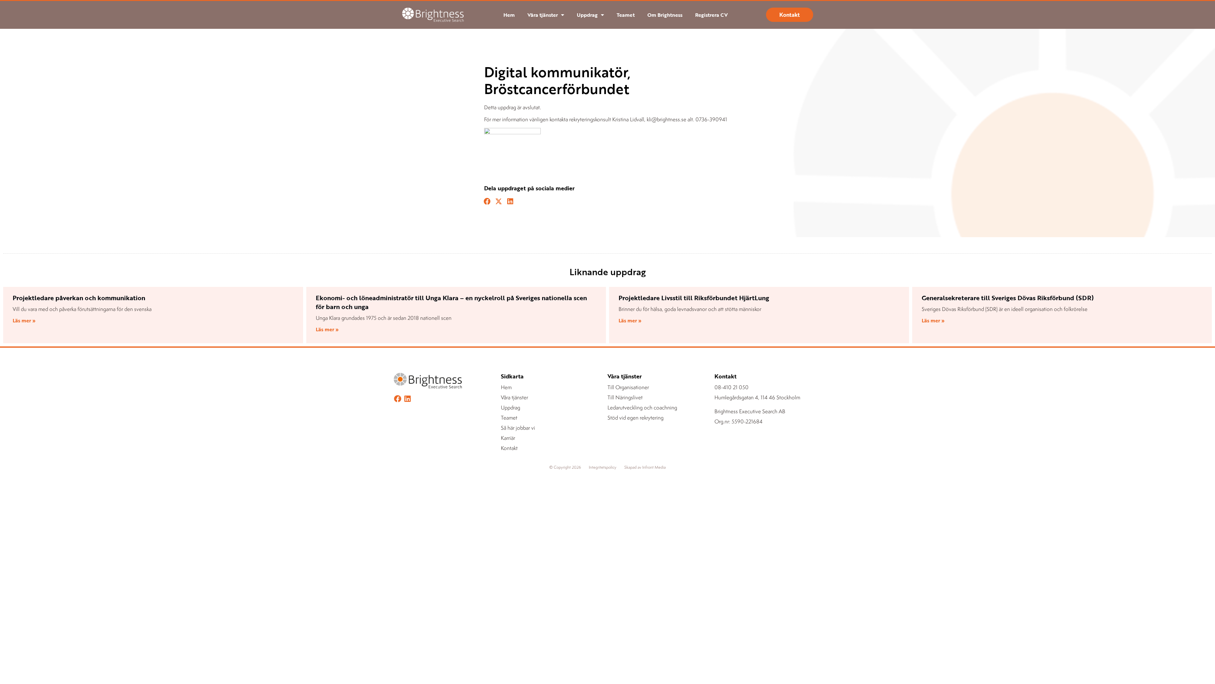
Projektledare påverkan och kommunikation (79, 297)
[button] (487, 202)
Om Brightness (664, 15)
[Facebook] (397, 398)
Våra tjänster (542, 15)
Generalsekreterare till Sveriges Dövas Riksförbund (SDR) (1008, 297)
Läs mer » (24, 320)
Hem (509, 15)
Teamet (626, 15)
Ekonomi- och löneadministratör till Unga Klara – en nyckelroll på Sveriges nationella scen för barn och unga (451, 302)
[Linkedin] (407, 398)
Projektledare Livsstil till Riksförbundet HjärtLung (694, 297)
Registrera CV (711, 15)
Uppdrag (587, 15)
